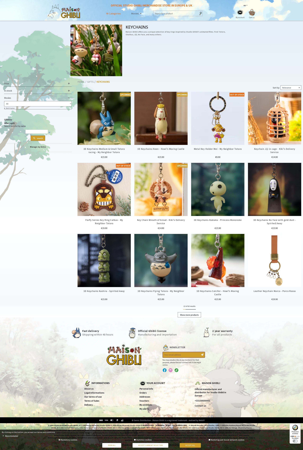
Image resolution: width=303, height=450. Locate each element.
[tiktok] (176, 370)
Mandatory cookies (69, 439)
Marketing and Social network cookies (227, 439)
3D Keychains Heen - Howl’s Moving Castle (160, 148)
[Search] (200, 13)
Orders (143, 392)
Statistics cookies (144, 439)
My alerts (144, 408)
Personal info (146, 388)
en (245, 5)
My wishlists (145, 404)
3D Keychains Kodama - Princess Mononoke (218, 219)
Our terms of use (93, 396)
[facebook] (165, 370)
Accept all (190, 445)
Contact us (200, 405)
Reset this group (10, 108)
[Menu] (299, 424)
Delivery (88, 404)
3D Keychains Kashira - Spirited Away (104, 291)
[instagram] (170, 370)
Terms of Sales (91, 400)
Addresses (144, 396)
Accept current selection (150, 445)
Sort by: (276, 87)
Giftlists (8, 119)
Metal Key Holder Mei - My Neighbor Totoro (218, 148)
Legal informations (94, 392)
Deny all (112, 445)
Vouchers (144, 400)
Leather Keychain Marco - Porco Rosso (275, 291)
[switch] (295, 441)
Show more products (189, 314)
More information (11, 436)
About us (89, 388)
